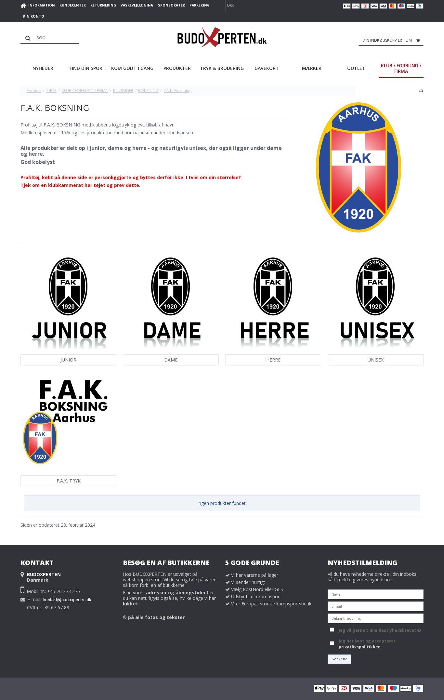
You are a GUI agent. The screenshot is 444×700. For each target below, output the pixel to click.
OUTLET (356, 68)
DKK (230, 5)
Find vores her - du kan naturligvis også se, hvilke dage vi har (170, 598)
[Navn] (376, 593)
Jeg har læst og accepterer (367, 644)
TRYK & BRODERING (222, 68)
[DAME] (170, 301)
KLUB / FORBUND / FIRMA (401, 68)
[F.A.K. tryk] (68, 422)
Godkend (339, 659)
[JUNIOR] (68, 301)
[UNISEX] (375, 301)
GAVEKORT (267, 68)
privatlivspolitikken (360, 647)
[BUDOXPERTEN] (222, 37)
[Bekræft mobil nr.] (376, 617)
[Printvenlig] (421, 90)
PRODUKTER (177, 68)
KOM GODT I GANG (132, 68)
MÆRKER (311, 68)
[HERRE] (272, 301)
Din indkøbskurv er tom (387, 40)
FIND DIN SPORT (88, 68)
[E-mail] (376, 605)
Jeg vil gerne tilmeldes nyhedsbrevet (379, 629)
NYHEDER (43, 68)
